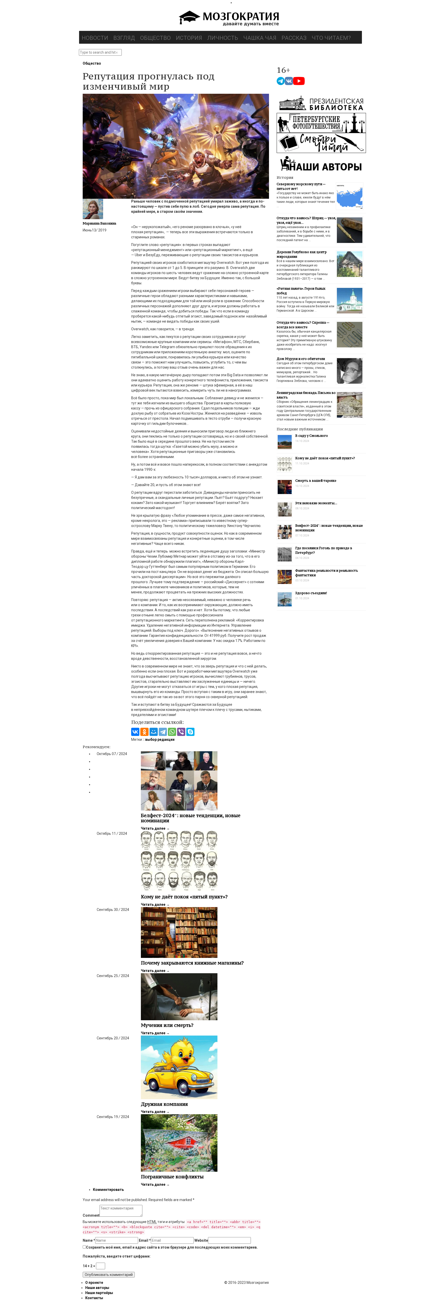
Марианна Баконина (99, 223)
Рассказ (294, 38)
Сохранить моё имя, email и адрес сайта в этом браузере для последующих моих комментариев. (172, 1247)
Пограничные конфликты (172, 1176)
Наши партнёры (99, 1293)
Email (145, 1240)
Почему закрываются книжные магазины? (192, 963)
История (189, 38)
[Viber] (181, 732)
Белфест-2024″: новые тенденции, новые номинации (190, 818)
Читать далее (155, 828)
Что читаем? (331, 38)
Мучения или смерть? (167, 1025)
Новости (95, 38)
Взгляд (124, 38)
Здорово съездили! (311, 593)
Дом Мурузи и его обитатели (301, 359)
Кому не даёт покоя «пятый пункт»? (184, 897)
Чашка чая (259, 38)
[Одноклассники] (144, 732)
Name (89, 1240)
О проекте (94, 1283)
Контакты (94, 1298)
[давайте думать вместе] (228, 19)
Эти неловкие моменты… (316, 503)
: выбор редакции (159, 739)
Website (201, 1240)
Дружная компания (164, 1104)
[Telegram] (163, 732)
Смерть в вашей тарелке (315, 481)
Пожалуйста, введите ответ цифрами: (117, 1256)
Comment (91, 1215)
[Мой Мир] (154, 732)
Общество (155, 38)
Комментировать (108, 1190)
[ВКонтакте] (135, 732)
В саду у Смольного (311, 436)
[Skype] (190, 732)
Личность (222, 38)
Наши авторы (97, 1288)
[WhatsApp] (172, 732)
